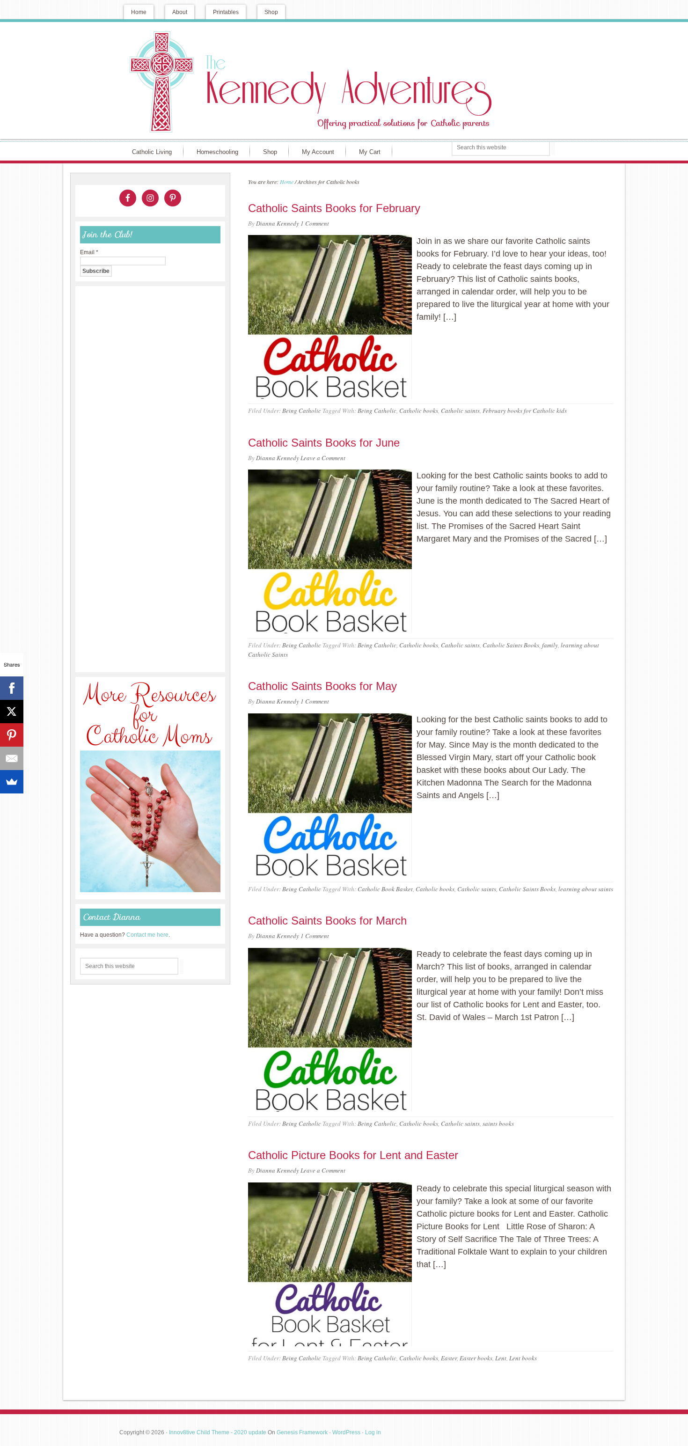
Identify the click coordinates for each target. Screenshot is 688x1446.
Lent (500, 1358)
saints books (498, 1123)
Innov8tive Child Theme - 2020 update (217, 1432)
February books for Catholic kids (525, 410)
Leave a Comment (322, 458)
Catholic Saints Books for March (327, 920)
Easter (449, 1358)
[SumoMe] (11, 781)
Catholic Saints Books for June (324, 442)
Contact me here (147, 935)
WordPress (346, 1432)
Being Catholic (301, 410)
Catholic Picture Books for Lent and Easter (353, 1155)
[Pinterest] (11, 735)
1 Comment (314, 223)
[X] (11, 711)
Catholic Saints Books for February (334, 208)
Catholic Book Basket (385, 889)
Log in (373, 1432)
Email (89, 252)
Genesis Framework (302, 1432)
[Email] (11, 758)
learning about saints (585, 889)
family (550, 645)
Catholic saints (460, 410)
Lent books (523, 1358)
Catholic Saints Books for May (322, 686)
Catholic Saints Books (511, 645)
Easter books (476, 1358)
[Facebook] (11, 688)
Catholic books (418, 410)
